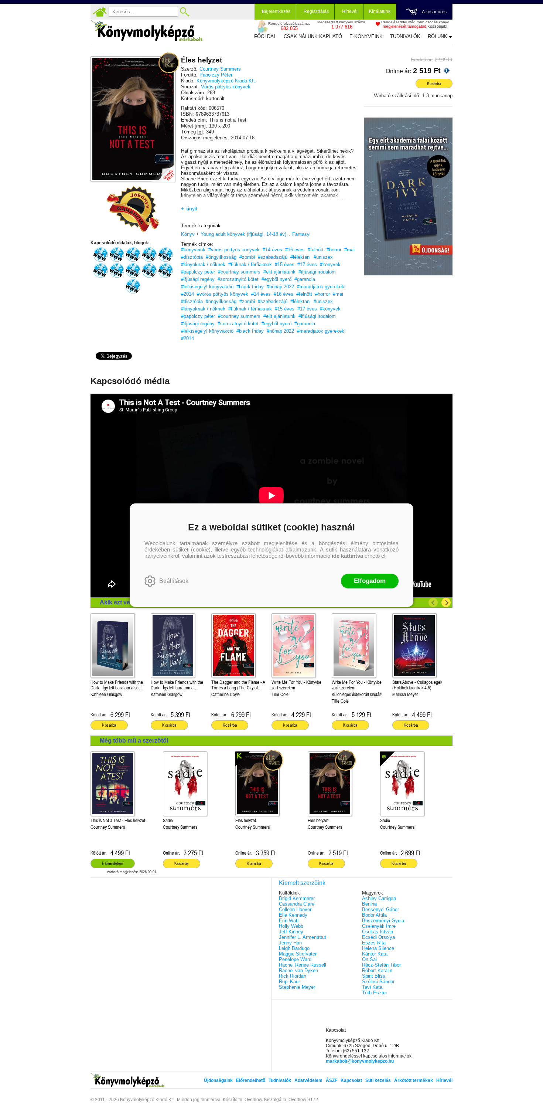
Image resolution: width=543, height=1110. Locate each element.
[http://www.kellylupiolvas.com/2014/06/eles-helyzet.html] (100, 270)
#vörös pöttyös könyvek (234, 249)
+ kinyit (189, 208)
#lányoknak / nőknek (203, 264)
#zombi (247, 257)
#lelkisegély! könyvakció (207, 286)
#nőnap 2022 (280, 286)
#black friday (250, 286)
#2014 (187, 294)
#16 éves (295, 249)
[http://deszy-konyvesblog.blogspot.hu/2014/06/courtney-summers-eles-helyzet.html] (133, 270)
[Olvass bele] (162, 169)
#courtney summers (239, 272)
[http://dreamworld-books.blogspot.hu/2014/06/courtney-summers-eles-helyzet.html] (116, 270)
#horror (334, 249)
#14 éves (272, 249)
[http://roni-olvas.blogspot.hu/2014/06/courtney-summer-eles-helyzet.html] (165, 270)
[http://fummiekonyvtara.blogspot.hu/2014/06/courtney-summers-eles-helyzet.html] (133, 254)
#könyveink (193, 249)
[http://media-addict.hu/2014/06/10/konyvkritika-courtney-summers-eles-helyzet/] (100, 254)
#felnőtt (316, 249)
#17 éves (307, 264)
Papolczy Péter (215, 75)
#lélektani (300, 257)
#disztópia (192, 257)
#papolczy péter (198, 272)
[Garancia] (133, 209)
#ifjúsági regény (198, 279)
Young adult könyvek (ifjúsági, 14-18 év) (243, 234)
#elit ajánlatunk (279, 272)
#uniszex (323, 257)
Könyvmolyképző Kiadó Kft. (226, 81)
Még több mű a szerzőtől (134, 740)
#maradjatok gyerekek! (321, 286)
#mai (349, 249)
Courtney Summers (220, 69)
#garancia (304, 279)
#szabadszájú (272, 257)
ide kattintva (347, 556)
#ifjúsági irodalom (317, 272)
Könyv (188, 234)
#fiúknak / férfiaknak (250, 264)
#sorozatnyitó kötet (238, 279)
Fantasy (301, 234)
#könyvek (330, 264)
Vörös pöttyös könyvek (225, 86)
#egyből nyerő (276, 279)
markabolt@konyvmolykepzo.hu (360, 1061)
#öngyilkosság (221, 257)
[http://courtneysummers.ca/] (133, 286)
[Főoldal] (99, 12)
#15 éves (284, 264)
